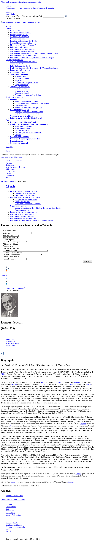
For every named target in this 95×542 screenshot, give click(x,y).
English (8, 531)
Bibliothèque (10, 169)
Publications (10, 171)
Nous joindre (10, 14)
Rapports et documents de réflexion (28, 95)
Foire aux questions (22, 210)
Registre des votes (21, 85)
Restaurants (10, 165)
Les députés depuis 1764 (19, 35)
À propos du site (12, 523)
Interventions (10, 341)
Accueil (8, 26)
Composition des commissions (21, 43)
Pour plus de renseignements (11, 157)
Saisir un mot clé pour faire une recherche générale (24, 16)
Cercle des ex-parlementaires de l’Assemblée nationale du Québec (34, 53)
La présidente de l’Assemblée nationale (24, 191)
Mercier (14, 384)
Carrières (9, 12)
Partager (4, 275)
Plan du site (10, 511)
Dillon (71, 384)
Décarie (45, 384)
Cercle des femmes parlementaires (22, 49)
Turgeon (83, 424)
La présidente (15, 30)
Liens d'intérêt (11, 507)
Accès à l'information (13, 515)
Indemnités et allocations (19, 47)
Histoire (8, 177)
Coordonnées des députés (19, 37)
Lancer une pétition (22, 105)
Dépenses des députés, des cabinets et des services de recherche (38, 208)
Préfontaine (58, 382)
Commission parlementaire (12, 252)
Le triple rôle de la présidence (25, 193)
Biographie (10, 339)
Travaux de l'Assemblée (19, 74)
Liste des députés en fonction (20, 33)
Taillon (42, 382)
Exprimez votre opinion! (14, 97)
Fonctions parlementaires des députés (23, 41)
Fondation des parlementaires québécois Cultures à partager (32, 58)
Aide (7, 509)
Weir (10, 426)
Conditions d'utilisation (14, 525)
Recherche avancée (13, 18)
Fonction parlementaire (11, 248)
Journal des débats (17, 64)
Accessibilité (10, 513)
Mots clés (6, 233)
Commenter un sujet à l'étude (21, 116)
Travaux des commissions (20, 87)
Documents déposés (22, 78)
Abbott (3, 374)
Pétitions (13, 99)
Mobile (8, 529)
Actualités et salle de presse (15, 167)
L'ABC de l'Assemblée (14, 161)
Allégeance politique (10, 244)
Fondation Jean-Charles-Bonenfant (23, 55)
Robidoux (77, 382)
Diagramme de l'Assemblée (16, 288)
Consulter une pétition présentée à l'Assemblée (32, 103)
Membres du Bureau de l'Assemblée (23, 45)
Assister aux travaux (17, 72)
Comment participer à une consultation (29, 112)
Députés (9, 28)
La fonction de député (18, 39)
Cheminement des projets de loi (26, 83)
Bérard (88, 384)
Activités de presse (21, 130)
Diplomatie (10, 175)
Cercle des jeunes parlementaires (22, 51)
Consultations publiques (19, 110)
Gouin (13, 482)
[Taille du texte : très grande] (9, 269)
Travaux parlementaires (14, 60)
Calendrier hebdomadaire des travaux (23, 62)
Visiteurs (9, 163)
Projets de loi (19, 80)
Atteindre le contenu (8, 2)
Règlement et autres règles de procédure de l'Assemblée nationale (34, 68)
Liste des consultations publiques (27, 114)
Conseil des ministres (22, 202)
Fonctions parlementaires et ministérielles (25, 197)
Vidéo (8, 120)
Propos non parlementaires (20, 70)
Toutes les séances (21, 76)
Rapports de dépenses (18, 206)
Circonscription (8, 240)
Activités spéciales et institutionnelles (28, 133)
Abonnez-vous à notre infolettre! (13, 500)
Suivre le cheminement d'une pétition (28, 108)
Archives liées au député (14, 496)
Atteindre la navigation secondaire (28, 2)
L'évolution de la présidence (25, 195)
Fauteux (71, 482)
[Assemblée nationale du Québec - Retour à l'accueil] (20, 22)
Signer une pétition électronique (26, 101)
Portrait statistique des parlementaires (23, 212)
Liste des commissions (23, 89)
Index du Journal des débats (20, 66)
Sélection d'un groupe (11, 235)
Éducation (9, 173)
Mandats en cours (21, 91)
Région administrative (11, 257)
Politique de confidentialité (15, 527)
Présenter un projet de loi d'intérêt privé (26, 118)
